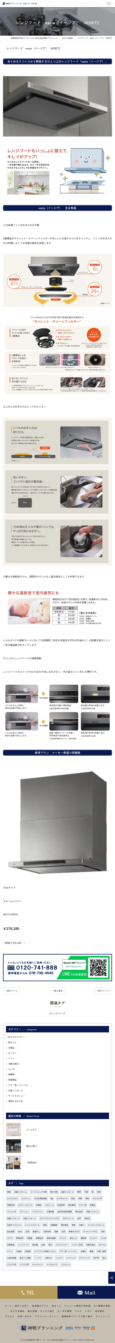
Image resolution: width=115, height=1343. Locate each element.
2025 (27, 1231)
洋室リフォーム (92, 1211)
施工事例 (71, 1205)
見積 (80, 1198)
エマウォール (62, 1198)
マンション (24, 1211)
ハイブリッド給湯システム (45, 1251)
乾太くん (12, 1042)
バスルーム (49, 1205)
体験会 (92, 1205)
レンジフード (23, 1244)
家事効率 (19, 1238)
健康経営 (39, 1238)
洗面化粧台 (13, 1063)
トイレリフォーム (32, 1225)
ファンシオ (11, 1211)
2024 (63, 1231)
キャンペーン (37, 1264)
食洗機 (35, 1244)
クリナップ (70, 1258)
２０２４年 (24, 1264)
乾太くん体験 (25, 1258)
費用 (79, 1192)
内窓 (86, 1192)
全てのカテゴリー (16, 1036)
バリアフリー (37, 1211)
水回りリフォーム (14, 1225)
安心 (104, 1258)
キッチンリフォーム (96, 1225)
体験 (56, 1231)
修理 (99, 1192)
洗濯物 (38, 1205)
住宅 (79, 1218)
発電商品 (12, 1079)
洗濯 (103, 1231)
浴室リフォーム (67, 1192)
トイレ (11, 1058)
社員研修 (61, 1205)
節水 (50, 1244)
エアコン (102, 1244)
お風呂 (11, 1047)
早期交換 (10, 1205)
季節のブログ (74, 1231)
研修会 (87, 1218)
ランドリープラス (90, 1231)
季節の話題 (51, 1238)
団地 (45, 1225)
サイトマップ (103, 1316)
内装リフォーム (15, 1090)
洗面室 (29, 1238)
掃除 (87, 1198)
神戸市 (96, 1258)
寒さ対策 (54, 1192)
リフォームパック (25, 1205)
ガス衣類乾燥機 (40, 1198)
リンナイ (59, 1258)
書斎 (91, 1251)
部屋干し (36, 1231)
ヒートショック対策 (39, 1192)
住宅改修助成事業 (65, 1211)
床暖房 (11, 1074)
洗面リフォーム (20, 1192)
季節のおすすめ (15, 1101)
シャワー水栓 (77, 1244)
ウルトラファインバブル (49, 1218)
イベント (62, 1238)
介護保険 (50, 1211)
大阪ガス (48, 1258)
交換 (73, 1198)
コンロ (11, 1069)
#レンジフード (57, 1013)
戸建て (81, 1225)
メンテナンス (52, 1264)
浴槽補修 (54, 1225)
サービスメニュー (16, 1095)
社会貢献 (10, 1231)
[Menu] (108, 3)
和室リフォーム (13, 1218)
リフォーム (65, 1264)
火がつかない (12, 1198)
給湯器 (28, 1251)
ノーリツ (37, 1258)
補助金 (83, 1238)
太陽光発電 (11, 1258)
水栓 (43, 1244)
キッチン (12, 1053)
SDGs (20, 1231)
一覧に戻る (57, 990)
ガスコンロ (97, 1198)
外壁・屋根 (101, 1251)
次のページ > (103, 990)
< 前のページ (11, 990)
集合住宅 (79, 1211)
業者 (9, 1192)
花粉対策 (47, 1231)
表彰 (73, 1225)
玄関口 (83, 1251)
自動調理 (10, 1244)
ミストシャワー (62, 1244)
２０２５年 (11, 1264)
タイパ (10, 1238)
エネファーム (68, 1218)
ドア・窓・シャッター (18, 1085)
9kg (51, 1198)
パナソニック (84, 1258)
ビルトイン (26, 1198)
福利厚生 (64, 1225)
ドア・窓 (82, 1205)
